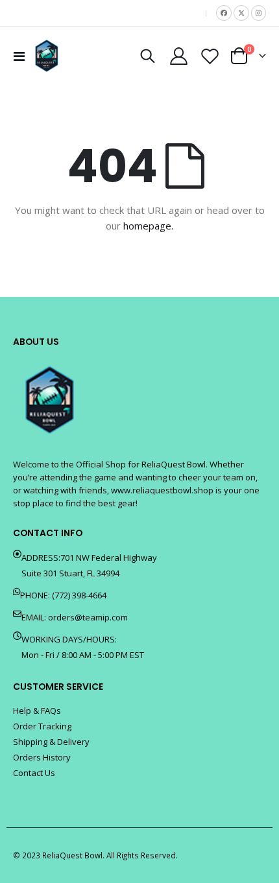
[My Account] (179, 56)
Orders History (42, 757)
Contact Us (34, 773)
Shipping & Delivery (51, 742)
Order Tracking (42, 726)
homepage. (148, 225)
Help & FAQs (37, 710)
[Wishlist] (209, 56)
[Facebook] (224, 13)
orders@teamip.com (88, 617)
